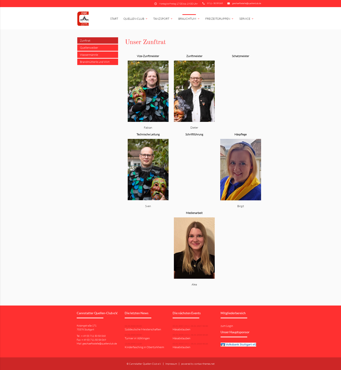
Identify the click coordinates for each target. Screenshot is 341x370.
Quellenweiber (89, 47)
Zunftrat (85, 40)
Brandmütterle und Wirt (95, 62)
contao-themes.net (204, 363)
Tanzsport (163, 18)
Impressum (171, 363)
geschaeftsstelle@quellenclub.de (246, 3)
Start (114, 18)
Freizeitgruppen (219, 18)
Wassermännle (89, 54)
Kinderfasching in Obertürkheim (144, 347)
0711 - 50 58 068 (215, 3)
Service (246, 18)
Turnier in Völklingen (137, 338)
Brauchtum (189, 18)
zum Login (227, 326)
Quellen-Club (135, 18)
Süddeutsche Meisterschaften (143, 329)
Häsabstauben (181, 329)
